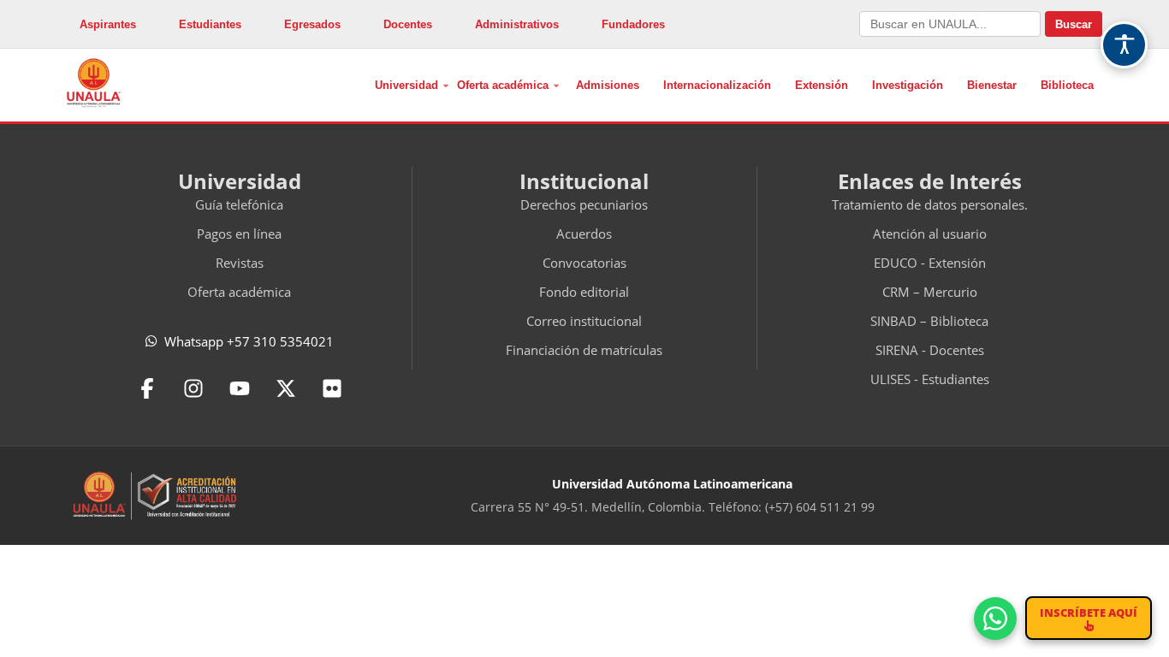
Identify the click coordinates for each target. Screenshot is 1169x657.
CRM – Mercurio (929, 291)
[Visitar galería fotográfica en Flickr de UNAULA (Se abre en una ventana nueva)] (332, 388)
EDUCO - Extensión (930, 262)
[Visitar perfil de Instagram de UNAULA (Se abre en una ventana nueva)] (193, 388)
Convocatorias (584, 262)
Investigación (907, 85)
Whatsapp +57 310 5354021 (249, 341)
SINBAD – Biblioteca (929, 320)
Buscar (1073, 24)
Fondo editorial (584, 291)
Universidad (406, 85)
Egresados (312, 24)
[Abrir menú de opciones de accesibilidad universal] (1124, 44)
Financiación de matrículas (584, 349)
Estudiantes (210, 24)
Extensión (821, 85)
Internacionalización (717, 85)
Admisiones (607, 85)
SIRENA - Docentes (929, 349)
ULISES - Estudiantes (929, 379)
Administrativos (517, 24)
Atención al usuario (930, 233)
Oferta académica (503, 85)
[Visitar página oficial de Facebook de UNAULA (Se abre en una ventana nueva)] (147, 388)
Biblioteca (1067, 85)
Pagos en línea (239, 233)
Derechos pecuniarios (584, 204)
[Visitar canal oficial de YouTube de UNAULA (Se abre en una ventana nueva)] (239, 388)
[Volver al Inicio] (94, 83)
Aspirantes (108, 24)
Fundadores (633, 24)
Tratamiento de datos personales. (930, 204)
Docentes (407, 24)
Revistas (240, 262)
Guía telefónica (239, 204)
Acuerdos (584, 233)
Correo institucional (584, 320)
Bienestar (992, 85)
